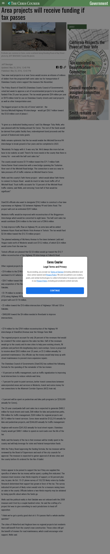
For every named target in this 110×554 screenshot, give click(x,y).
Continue (55, 290)
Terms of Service (57, 272)
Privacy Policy (51, 275)
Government (99, 3)
